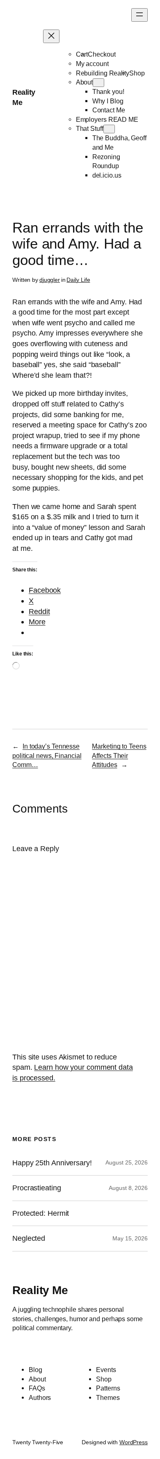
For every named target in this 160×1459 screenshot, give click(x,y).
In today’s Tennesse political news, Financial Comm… (47, 755)
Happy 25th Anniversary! (52, 1163)
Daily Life (78, 279)
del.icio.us (106, 175)
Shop (137, 73)
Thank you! (108, 91)
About (84, 82)
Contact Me (108, 110)
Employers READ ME (107, 119)
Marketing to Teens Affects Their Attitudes (119, 755)
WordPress (133, 1442)
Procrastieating (36, 1188)
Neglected (28, 1238)
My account (92, 63)
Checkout (101, 54)
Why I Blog (107, 101)
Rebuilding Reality (102, 73)
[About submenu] (98, 82)
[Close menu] (51, 36)
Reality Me (40, 1290)
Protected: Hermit (40, 1213)
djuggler (49, 279)
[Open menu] (139, 15)
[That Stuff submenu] (109, 129)
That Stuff (89, 128)
